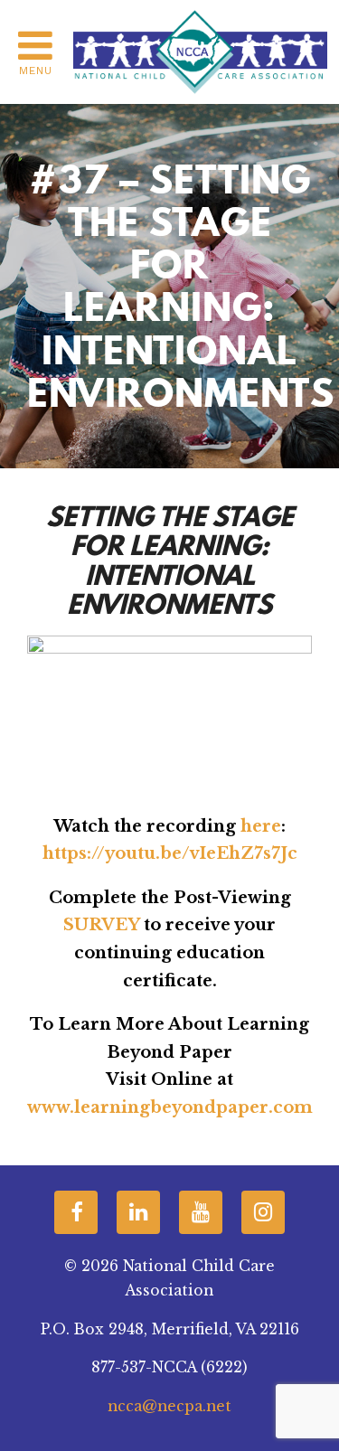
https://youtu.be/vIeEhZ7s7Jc (169, 853)
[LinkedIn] (138, 1212)
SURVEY (101, 925)
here (260, 826)
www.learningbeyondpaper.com (170, 1107)
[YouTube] (200, 1212)
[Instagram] (263, 1212)
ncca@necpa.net (169, 1406)
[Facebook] (76, 1212)
